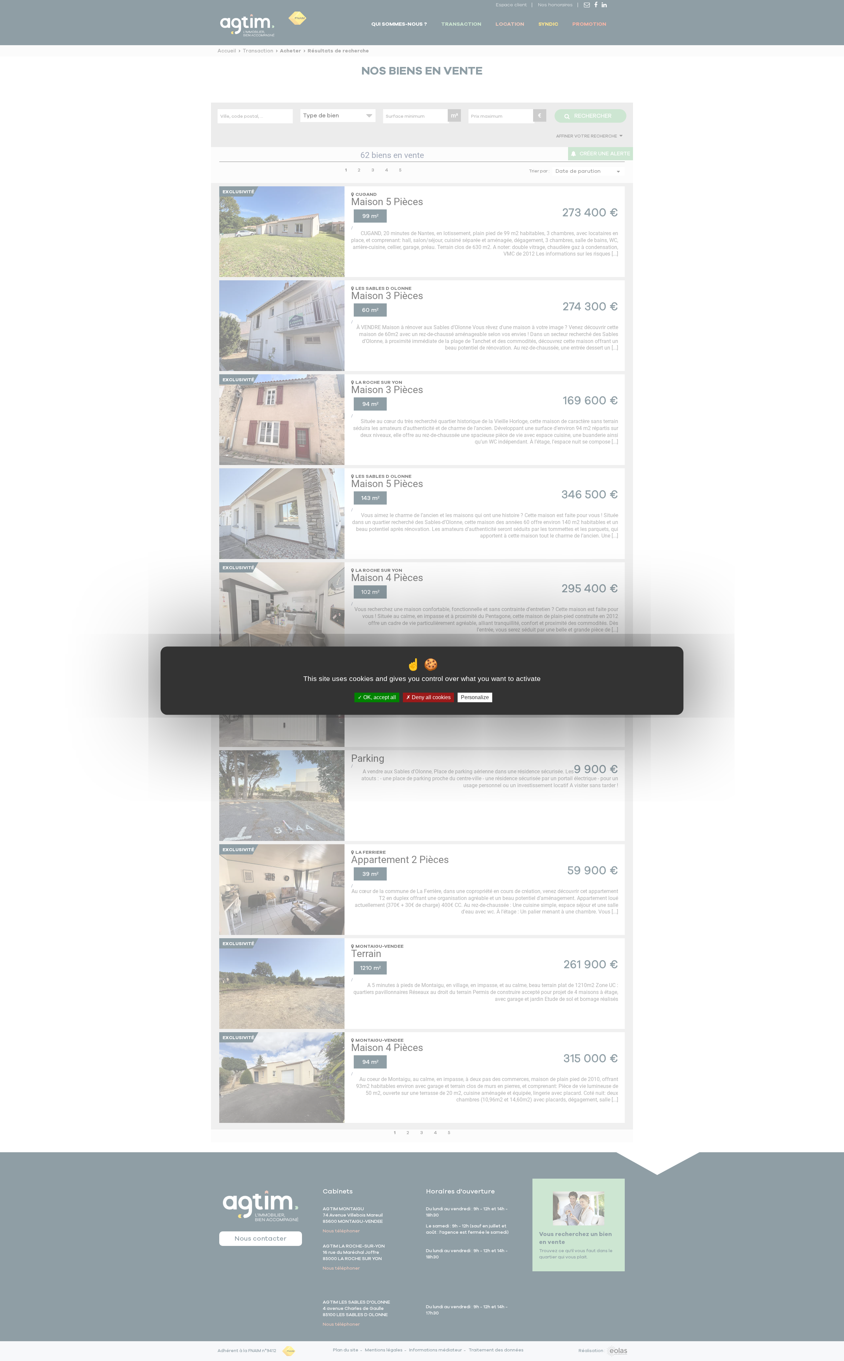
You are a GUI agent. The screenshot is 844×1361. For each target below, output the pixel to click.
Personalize (475, 697)
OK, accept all (379, 697)
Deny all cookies (430, 697)
